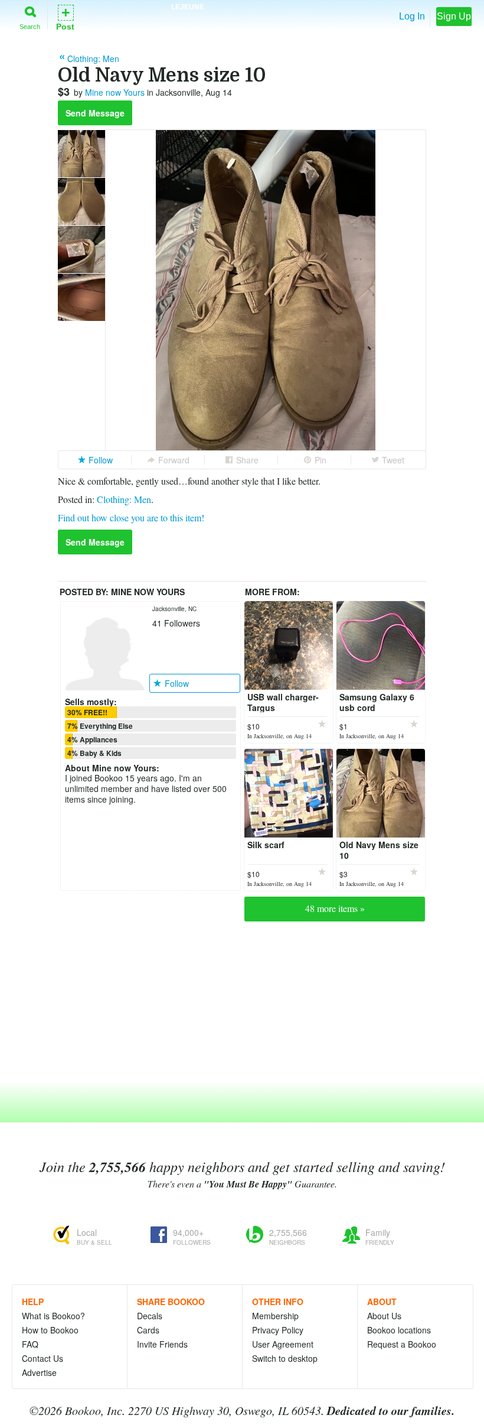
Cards (148, 1330)
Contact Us (42, 1358)
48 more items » (335, 908)
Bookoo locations (399, 1330)
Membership (275, 1316)
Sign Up (454, 16)
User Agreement (282, 1344)
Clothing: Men (124, 499)
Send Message (95, 113)
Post (65, 17)
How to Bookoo (50, 1330)
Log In (412, 16)
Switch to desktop (285, 1358)
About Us (384, 1316)
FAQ (30, 1344)
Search (29, 26)
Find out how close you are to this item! (131, 517)
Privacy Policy (277, 1330)
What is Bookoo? (53, 1316)
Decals (149, 1316)
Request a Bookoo (401, 1344)
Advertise (39, 1372)
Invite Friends (162, 1344)
